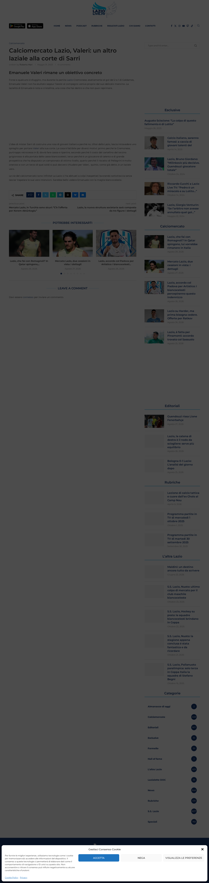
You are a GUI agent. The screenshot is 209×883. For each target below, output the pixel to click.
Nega (141, 857)
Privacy (23, 877)
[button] (202, 849)
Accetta (98, 857)
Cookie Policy (11, 877)
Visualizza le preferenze (183, 857)
